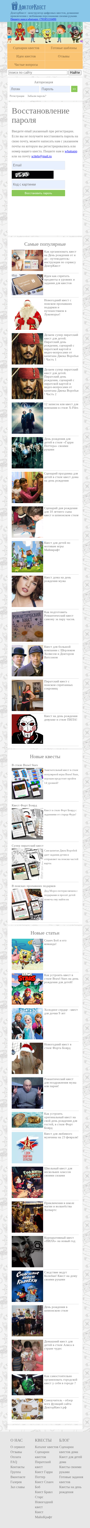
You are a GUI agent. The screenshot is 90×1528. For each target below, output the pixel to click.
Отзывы (16, 1452)
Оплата (15, 1457)
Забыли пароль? (36, 96)
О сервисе (17, 1447)
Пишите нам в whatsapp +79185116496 (33, 19)
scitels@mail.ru (41, 156)
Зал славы (17, 1487)
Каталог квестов (46, 1447)
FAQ (13, 1462)
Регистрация (17, 96)
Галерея (16, 1482)
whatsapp (71, 151)
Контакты (17, 1467)
